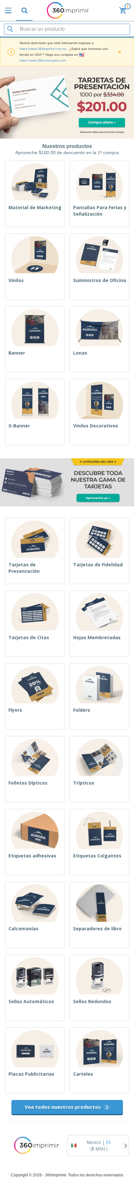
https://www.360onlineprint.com (43, 60)
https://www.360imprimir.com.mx (43, 49)
